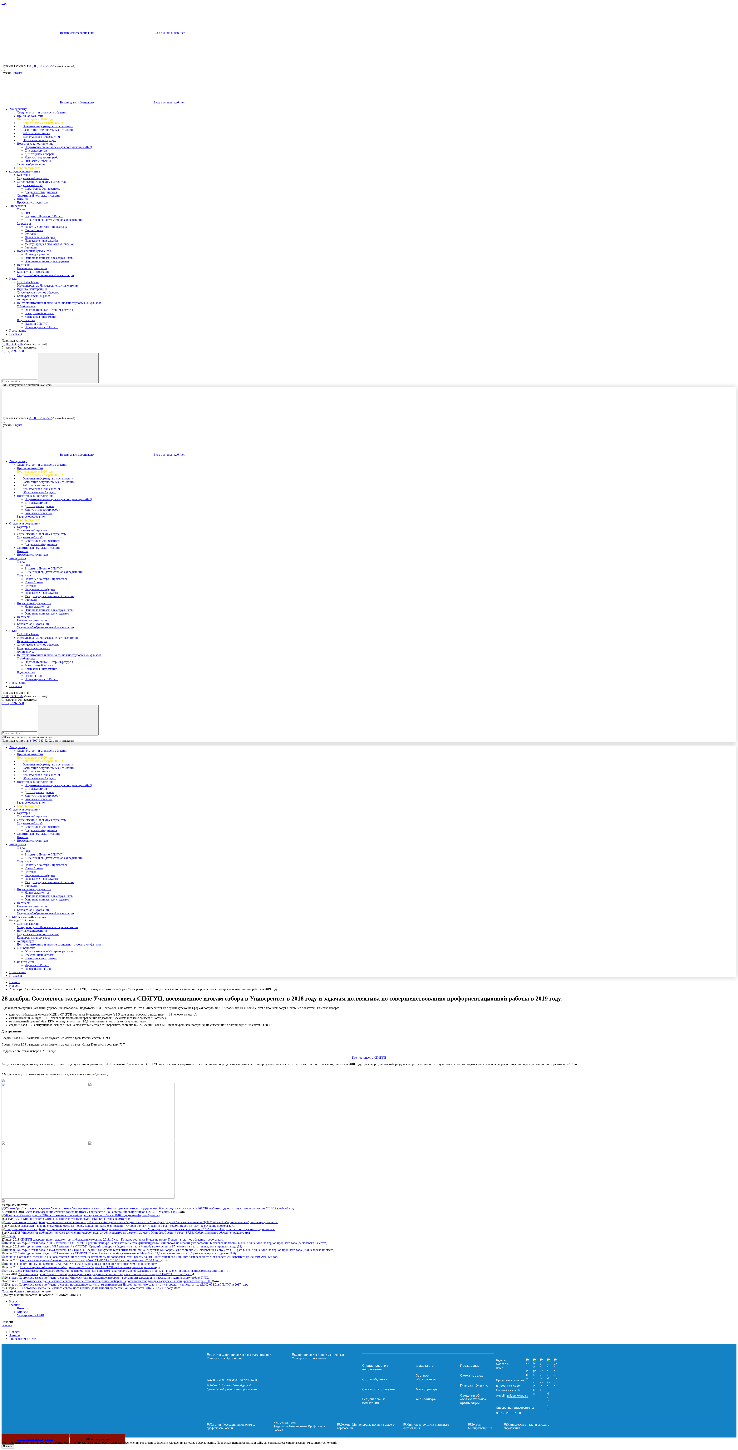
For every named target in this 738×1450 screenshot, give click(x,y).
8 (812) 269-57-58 (13, 351)
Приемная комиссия (30, 116)
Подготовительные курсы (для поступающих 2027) (58, 147)
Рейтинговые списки (36, 133)
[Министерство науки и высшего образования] (396, 1426)
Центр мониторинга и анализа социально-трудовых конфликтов (59, 302)
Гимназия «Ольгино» (38, 161)
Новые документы (37, 254)
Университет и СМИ (30, 1315)
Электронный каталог (39, 313)
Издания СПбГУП (37, 323)
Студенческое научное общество (38, 292)
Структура (24, 223)
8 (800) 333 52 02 (12, 344)
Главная (14, 982)
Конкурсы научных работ (33, 296)
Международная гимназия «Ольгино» (49, 244)
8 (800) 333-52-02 (40, 66)
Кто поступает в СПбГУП (369, 1057)
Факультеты (425, 1365)
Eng (4, 3)
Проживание (17, 330)
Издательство (26, 320)
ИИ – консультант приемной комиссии (27, 385)
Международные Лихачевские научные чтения (47, 285)
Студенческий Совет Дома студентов (41, 181)
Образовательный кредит (39, 140)
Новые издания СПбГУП (41, 327)
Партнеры (23, 264)
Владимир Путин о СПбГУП (44, 216)
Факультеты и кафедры (40, 237)
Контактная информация (33, 271)
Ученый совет (34, 230)
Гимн (28, 212)
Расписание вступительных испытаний (49, 129)
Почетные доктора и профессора (46, 226)
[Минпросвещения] (512, 1426)
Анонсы (22, 1311)
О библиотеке (26, 306)
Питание (22, 199)
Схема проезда (471, 1375)
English (17, 72)
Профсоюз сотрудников (32, 202)
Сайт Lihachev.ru (28, 282)
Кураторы (23, 174)
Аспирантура (25, 299)
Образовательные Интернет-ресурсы (49, 309)
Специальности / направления (375, 1367)
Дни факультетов (36, 150)
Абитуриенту (18, 109)
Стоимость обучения (378, 1389)
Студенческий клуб (29, 185)
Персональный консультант (35, 1439)
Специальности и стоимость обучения (42, 112)
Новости (15, 985)
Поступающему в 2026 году (35, 119)
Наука (13, 278)
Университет (17, 206)
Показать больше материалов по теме (26, 1291)
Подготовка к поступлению (35, 143)
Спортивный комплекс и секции (38, 195)
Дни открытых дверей (39, 154)
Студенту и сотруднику (24, 171)
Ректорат (30, 233)
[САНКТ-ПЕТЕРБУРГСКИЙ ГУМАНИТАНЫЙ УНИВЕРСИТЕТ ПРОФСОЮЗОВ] (283, 1356)
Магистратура (427, 1389)
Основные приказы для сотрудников (49, 257)
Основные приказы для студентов (47, 261)
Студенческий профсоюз (33, 178)
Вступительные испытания (374, 1401)
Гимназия (15, 334)
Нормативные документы (34, 251)
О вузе (21, 209)
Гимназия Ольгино (474, 1385)
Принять (8, 1446)
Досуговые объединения (41, 192)
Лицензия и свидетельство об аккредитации (54, 219)
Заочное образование (31, 164)
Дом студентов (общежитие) (41, 136)
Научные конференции (32, 289)
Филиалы (31, 247)
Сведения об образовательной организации (45, 275)
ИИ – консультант (97, 1439)
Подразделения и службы (41, 240)
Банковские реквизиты (32, 268)
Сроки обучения (374, 1379)
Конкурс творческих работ (42, 157)
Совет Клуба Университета (42, 188)
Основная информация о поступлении (48, 126)
